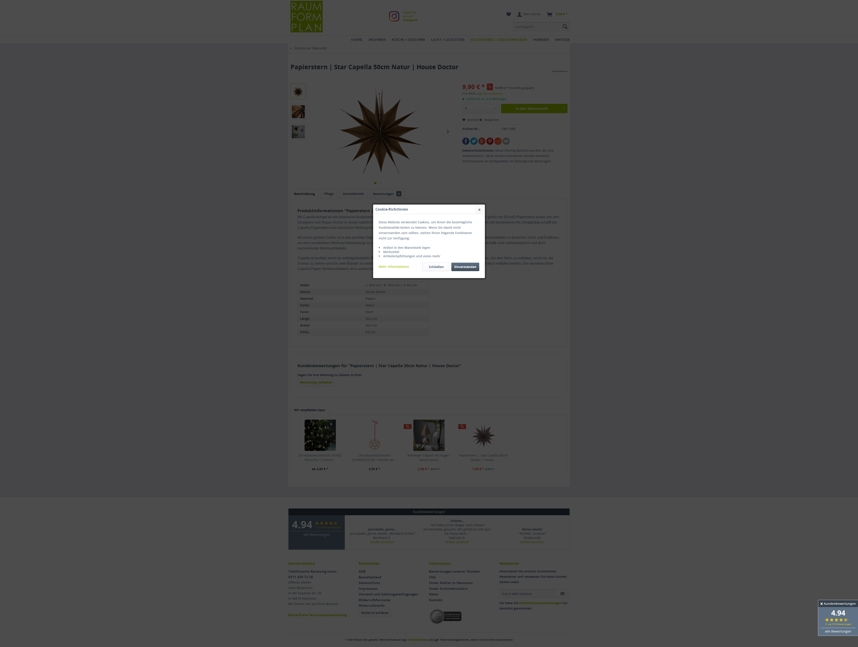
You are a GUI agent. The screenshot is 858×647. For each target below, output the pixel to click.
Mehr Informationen (394, 266)
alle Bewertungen (838, 631)
